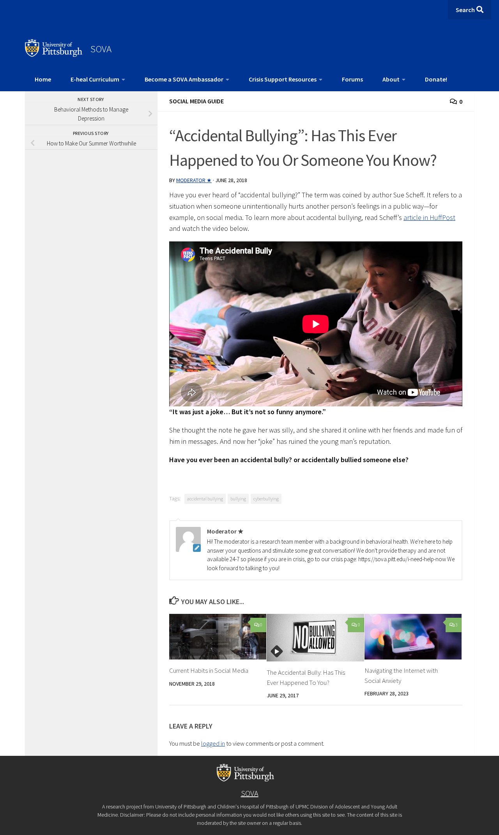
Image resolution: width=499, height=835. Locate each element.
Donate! (436, 79)
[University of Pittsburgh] (54, 55)
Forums (352, 79)
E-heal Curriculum (95, 79)
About (391, 79)
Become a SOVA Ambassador (184, 79)
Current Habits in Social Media (208, 670)
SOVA (100, 49)
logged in (213, 743)
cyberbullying (266, 499)
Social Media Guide (196, 101)
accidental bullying (205, 499)
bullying (238, 499)
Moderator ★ (194, 180)
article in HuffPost (429, 217)
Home (43, 79)
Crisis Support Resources (283, 79)
